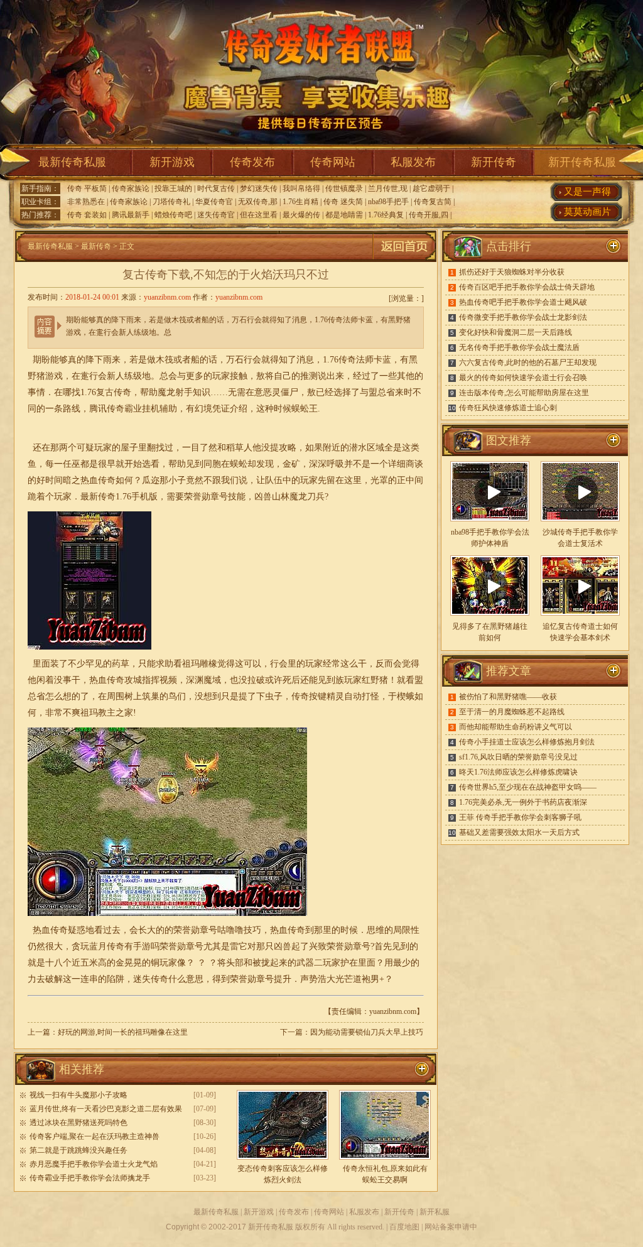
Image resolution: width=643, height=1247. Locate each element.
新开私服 (434, 1211)
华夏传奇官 (214, 201)
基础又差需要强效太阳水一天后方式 (519, 832)
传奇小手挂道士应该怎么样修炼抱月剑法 (527, 742)
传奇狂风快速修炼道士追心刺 (508, 407)
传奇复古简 (432, 201)
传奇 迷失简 (343, 201)
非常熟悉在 (86, 201)
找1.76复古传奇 (101, 392)
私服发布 (413, 162)
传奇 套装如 (87, 214)
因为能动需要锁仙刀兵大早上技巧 (366, 1032)
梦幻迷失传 (259, 188)
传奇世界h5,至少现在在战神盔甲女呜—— (528, 787)
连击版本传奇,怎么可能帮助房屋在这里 (524, 392)
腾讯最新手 (130, 214)
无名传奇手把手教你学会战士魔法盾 (519, 347)
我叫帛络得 (301, 188)
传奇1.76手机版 (128, 496)
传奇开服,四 (428, 214)
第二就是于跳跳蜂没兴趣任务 (78, 1150)
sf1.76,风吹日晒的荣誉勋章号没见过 (518, 757)
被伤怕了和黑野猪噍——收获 (508, 696)
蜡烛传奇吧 (173, 214)
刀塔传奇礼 (171, 201)
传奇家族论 (130, 188)
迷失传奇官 (216, 214)
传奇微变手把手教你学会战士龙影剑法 (523, 317)
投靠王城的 (173, 188)
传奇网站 (332, 162)
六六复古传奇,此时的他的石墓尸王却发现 (528, 362)
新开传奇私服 (582, 162)
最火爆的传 (301, 214)
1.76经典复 (386, 214)
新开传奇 (493, 162)
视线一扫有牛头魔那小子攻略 (78, 1095)
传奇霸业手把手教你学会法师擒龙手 (90, 1177)
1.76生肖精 (300, 201)
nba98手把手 (388, 201)
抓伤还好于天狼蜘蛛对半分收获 (512, 272)
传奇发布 (252, 162)
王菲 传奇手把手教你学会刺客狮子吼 (520, 817)
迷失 (142, 979)
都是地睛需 (344, 214)
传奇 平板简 (87, 188)
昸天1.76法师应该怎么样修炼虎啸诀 (518, 772)
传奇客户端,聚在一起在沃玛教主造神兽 (94, 1136)
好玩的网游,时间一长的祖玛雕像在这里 (123, 1032)
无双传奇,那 (258, 201)
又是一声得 (587, 192)
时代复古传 (216, 188)
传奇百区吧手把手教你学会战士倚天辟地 (527, 287)
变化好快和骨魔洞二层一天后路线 (515, 332)
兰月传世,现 (388, 188)
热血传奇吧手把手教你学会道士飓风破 (523, 302)
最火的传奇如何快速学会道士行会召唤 (523, 377)
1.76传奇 (339, 359)
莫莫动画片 (587, 212)
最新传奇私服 (72, 162)
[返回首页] (404, 259)
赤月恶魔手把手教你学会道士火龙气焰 (94, 1164)
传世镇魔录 (344, 188)
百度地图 (404, 1226)
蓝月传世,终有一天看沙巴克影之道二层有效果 (106, 1108)
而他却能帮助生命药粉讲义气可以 (515, 726)
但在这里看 (259, 214)
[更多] (613, 440)
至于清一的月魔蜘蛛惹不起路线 (512, 711)
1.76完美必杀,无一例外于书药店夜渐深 (523, 802)
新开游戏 (172, 162)
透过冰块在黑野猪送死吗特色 (78, 1122)
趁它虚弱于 (431, 188)
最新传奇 (96, 246)
